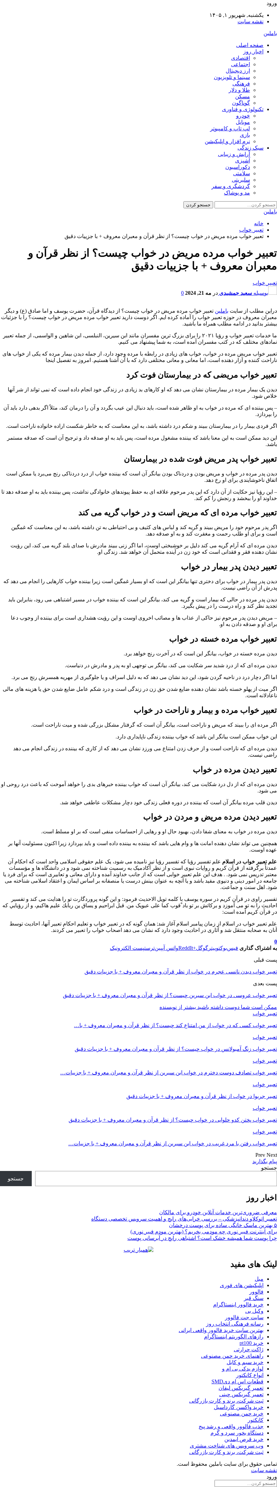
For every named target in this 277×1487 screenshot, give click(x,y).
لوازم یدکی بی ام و (242, 1369)
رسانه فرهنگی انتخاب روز (234, 1324)
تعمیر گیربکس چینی (241, 1394)
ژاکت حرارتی (248, 1349)
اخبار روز (253, 51)
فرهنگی (241, 83)
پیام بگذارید (264, 1161)
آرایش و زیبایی (234, 154)
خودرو (243, 116)
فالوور (256, 1292)
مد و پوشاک (237, 192)
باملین (270, 33)
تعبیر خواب (265, 283)
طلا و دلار (239, 90)
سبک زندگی (250, 148)
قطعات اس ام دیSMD (237, 1381)
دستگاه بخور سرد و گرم (236, 1433)
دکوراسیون (237, 167)
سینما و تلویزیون (232, 77)
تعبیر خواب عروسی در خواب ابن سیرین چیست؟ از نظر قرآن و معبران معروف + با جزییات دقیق (170, 995)
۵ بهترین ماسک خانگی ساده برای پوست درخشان (223, 1225)
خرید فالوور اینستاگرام (238, 1304)
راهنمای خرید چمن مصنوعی (232, 1356)
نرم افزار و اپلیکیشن (227, 141)
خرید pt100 (251, 1343)
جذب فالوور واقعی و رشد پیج (231, 1426)
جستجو (269, 1168)
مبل (259, 1279)
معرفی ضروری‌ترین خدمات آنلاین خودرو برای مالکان (218, 1212)
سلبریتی (241, 180)
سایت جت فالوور (244, 1317)
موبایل (243, 122)
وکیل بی (254, 1311)
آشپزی (242, 160)
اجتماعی (240, 64)
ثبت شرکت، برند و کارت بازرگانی (226, 1401)
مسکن (242, 96)
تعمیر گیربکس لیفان (241, 1388)
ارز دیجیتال (238, 71)
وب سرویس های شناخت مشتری (226, 1446)
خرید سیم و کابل (245, 1362)
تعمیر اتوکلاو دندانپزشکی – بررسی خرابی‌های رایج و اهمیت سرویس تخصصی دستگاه (184, 1219)
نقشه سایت (250, 21)
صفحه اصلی (249, 45)
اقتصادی (240, 58)
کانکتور (255, 1420)
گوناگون (241, 103)
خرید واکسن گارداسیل (238, 1407)
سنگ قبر (253, 1298)
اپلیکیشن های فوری (241, 1285)
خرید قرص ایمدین (243, 1439)
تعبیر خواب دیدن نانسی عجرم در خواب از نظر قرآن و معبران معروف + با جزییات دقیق (180, 971)
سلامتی (241, 173)
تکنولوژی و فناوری (242, 109)
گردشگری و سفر (230, 186)
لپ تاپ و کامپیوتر (230, 128)
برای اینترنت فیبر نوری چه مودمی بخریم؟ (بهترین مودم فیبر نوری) (203, 1231)
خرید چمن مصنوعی (241, 1413)
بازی (245, 135)
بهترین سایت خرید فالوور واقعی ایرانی (221, 1330)
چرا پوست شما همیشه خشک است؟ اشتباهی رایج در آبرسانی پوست (202, 1238)
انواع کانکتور (249, 1375)
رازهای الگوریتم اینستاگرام (233, 1336)
